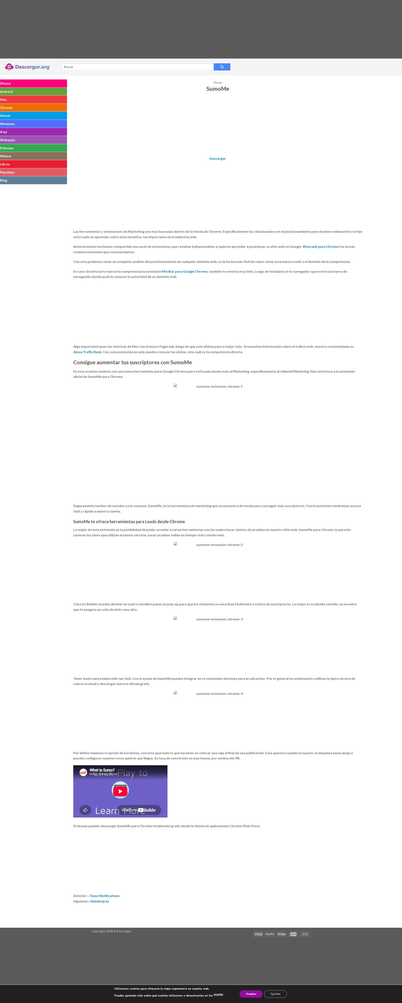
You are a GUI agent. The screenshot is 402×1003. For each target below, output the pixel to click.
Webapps (7, 140)
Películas (7, 148)
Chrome (6, 108)
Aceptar (251, 994)
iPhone (5, 83)
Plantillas (7, 172)
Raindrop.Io (100, 901)
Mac (3, 99)
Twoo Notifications (105, 896)
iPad (3, 132)
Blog (3, 180)
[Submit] (222, 66)
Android (6, 91)
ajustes (218, 994)
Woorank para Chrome (321, 246)
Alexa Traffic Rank (87, 352)
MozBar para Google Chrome (184, 271)
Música (5, 156)
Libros (5, 164)
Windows (7, 124)
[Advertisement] (125, 29)
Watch (5, 116)
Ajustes (276, 994)
